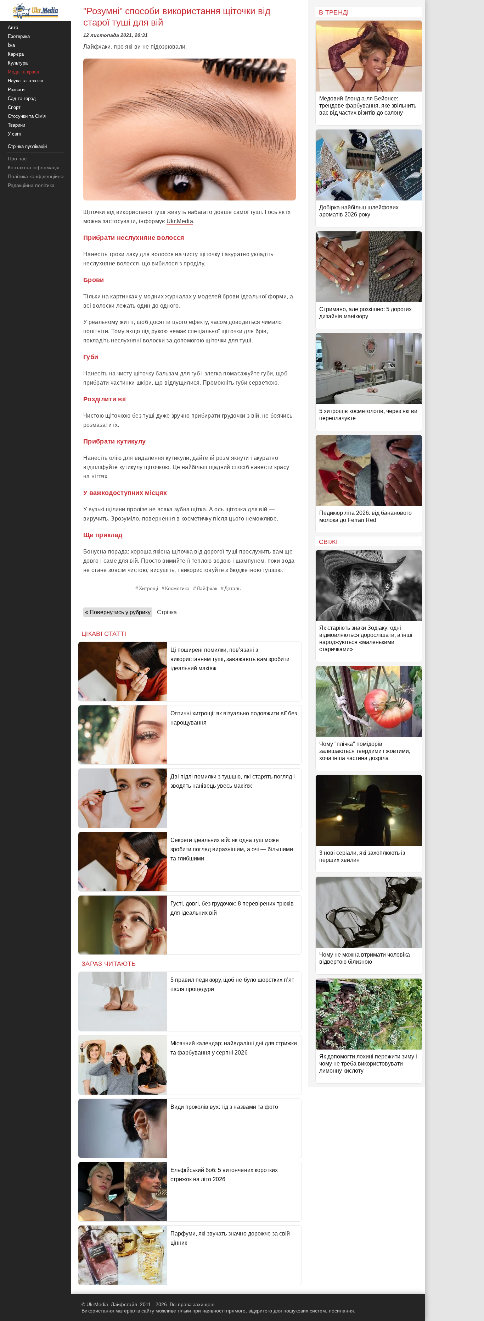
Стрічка (167, 612)
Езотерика (19, 36)
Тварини (16, 125)
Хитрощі (148, 588)
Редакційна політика (31, 185)
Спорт (14, 107)
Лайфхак (207, 588)
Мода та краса (23, 72)
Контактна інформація (34, 167)
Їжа (11, 45)
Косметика (177, 588)
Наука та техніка (25, 80)
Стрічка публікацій (27, 146)
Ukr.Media (180, 221)
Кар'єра (16, 54)
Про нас (17, 158)
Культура (18, 63)
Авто (13, 27)
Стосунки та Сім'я (27, 116)
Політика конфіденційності (38, 176)
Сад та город (22, 98)
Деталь (232, 588)
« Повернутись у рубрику (118, 612)
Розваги (16, 89)
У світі (14, 134)
